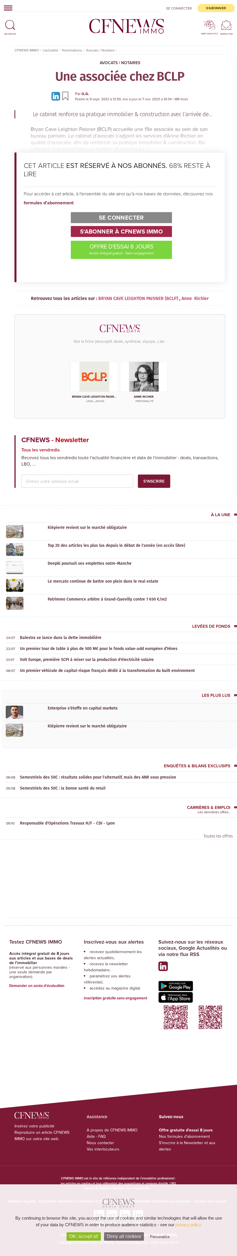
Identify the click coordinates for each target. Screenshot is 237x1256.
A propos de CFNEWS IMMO (112, 1130)
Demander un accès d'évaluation (36, 985)
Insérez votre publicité (34, 1126)
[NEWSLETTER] (226, 25)
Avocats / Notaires (120, 63)
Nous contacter (100, 1143)
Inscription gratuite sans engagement (115, 998)
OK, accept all (83, 1236)
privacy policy (188, 1224)
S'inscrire (153, 481)
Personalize (160, 1237)
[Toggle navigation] (6, 8)
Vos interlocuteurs (103, 1149)
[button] (10, 22)
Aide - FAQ (96, 1136)
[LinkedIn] (56, 95)
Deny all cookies (124, 1236)
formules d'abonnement (48, 202)
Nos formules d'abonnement (184, 1136)
